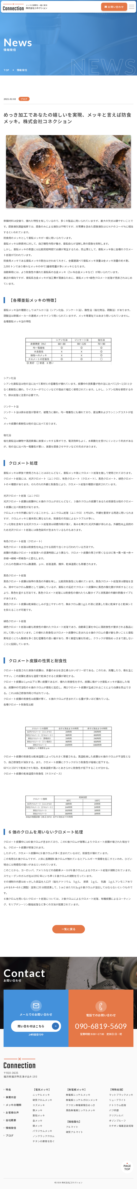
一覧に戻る (69, 929)
